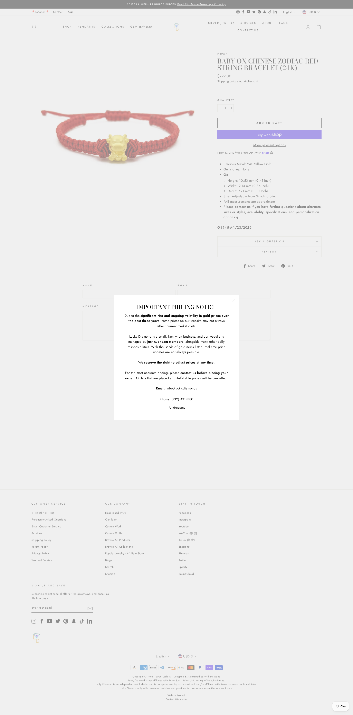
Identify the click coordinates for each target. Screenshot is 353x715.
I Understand (177, 407)
